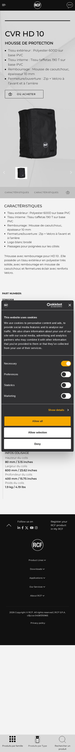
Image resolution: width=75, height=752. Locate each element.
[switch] (66, 374)
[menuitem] (37, 623)
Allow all (37, 421)
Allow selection (37, 432)
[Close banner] (70, 305)
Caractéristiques (17, 192)
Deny (37, 443)
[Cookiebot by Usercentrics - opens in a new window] (47, 305)
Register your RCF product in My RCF (59, 525)
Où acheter (26, 94)
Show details (56, 409)
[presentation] (4, 172)
